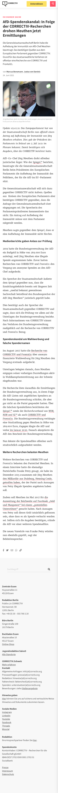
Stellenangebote (30, 688)
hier (35, 740)
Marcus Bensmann (14, 71)
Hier (4, 698)
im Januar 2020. (18, 430)
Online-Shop (8, 644)
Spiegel (37, 162)
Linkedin (6, 715)
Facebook (6, 722)
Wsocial (5, 729)
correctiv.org (10, 4)
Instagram (7, 712)
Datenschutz (8, 774)
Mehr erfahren (9, 664)
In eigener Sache (12, 17)
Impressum (7, 770)
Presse (5, 767)
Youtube (6, 719)
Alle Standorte (9, 654)
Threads (6, 725)
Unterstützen (36, 3)
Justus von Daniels (32, 71)
